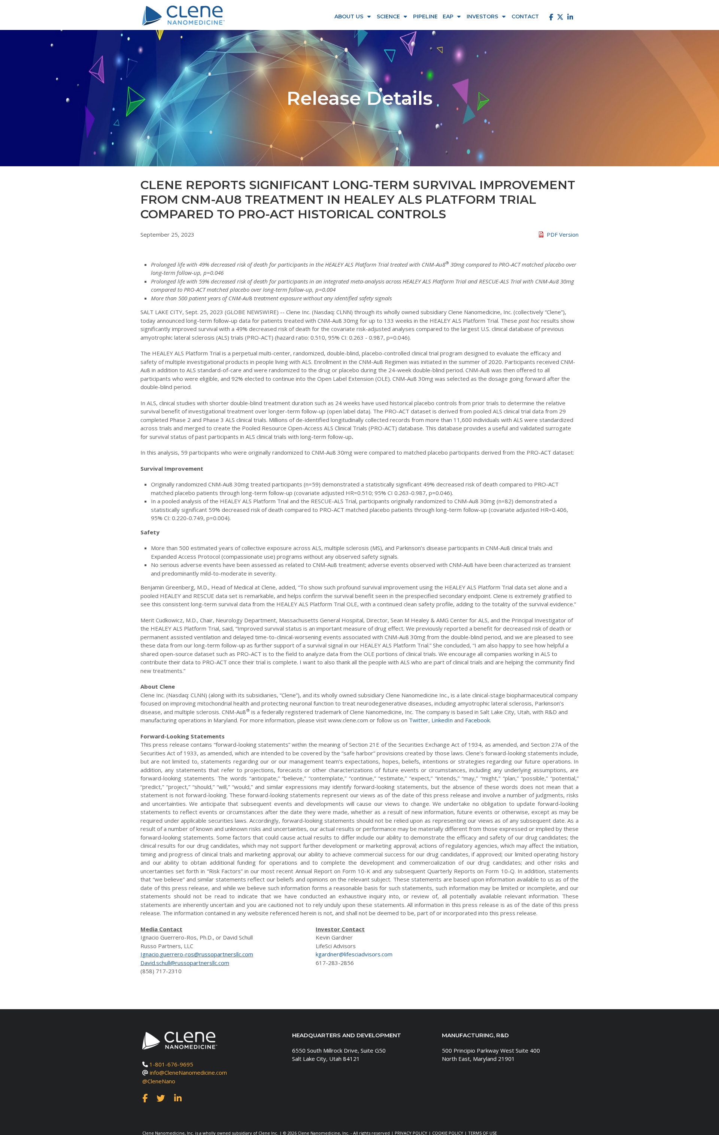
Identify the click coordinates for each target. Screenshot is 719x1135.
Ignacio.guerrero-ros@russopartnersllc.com (196, 954)
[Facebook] (549, 17)
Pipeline (425, 16)
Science (388, 16)
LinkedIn (442, 720)
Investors (482, 16)
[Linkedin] (570, 17)
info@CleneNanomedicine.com (188, 1072)
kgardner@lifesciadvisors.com (354, 954)
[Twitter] (560, 17)
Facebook (477, 720)
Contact (525, 16)
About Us (348, 16)
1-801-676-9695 (171, 1064)
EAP (448, 16)
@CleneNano (158, 1081)
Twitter (418, 720)
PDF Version (563, 234)
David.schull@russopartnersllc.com (184, 962)
